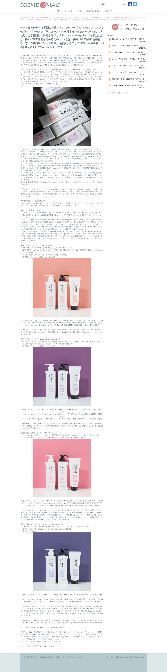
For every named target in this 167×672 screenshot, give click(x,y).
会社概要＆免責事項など (30, 657)
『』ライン (65, 72)
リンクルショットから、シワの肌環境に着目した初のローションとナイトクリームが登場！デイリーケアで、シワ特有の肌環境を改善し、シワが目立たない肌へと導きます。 (129, 66)
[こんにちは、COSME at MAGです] (127, 32)
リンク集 (79, 657)
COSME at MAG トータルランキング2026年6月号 (129, 85)
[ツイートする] (135, 6)
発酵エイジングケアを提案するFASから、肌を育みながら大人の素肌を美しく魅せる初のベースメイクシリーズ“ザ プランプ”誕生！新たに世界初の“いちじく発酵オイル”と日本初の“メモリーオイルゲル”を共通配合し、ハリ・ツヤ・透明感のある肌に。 (129, 46)
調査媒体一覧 (60, 657)
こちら (53, 84)
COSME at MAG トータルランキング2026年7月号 (129, 52)
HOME (21, 17)
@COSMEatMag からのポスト (119, 93)
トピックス (28, 17)
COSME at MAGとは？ (47, 657)
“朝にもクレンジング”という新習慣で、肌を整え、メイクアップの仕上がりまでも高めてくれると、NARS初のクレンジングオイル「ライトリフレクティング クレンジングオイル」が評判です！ (129, 39)
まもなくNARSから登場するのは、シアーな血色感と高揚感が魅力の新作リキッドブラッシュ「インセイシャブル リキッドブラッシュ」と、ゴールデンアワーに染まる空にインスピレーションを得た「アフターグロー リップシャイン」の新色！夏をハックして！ (129, 59)
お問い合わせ (70, 657)
